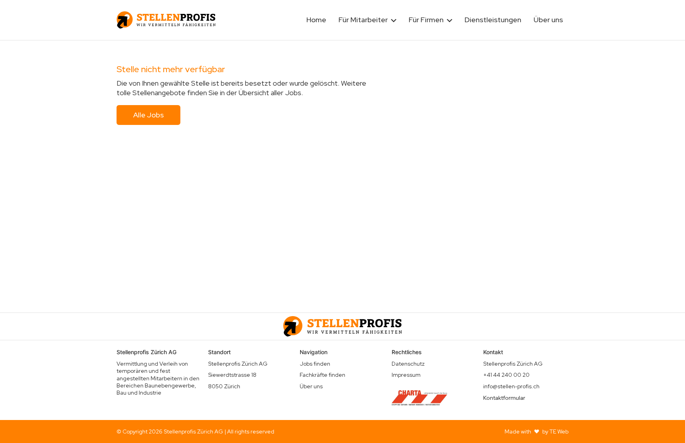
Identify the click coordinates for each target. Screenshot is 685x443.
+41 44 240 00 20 (506, 374)
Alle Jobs (148, 114)
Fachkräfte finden (322, 374)
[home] (166, 19)
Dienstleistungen (493, 19)
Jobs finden (315, 363)
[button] (367, 20)
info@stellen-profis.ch (511, 386)
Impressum (406, 374)
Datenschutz (408, 363)
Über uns (548, 19)
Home (316, 19)
